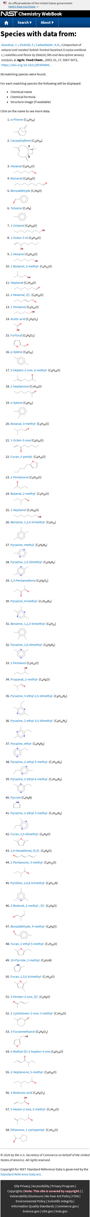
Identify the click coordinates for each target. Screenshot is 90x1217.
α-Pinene (16, 119)
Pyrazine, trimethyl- (24, 601)
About (46, 22)
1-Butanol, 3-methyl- (24, 266)
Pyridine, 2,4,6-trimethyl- (27, 883)
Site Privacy (22, 1186)
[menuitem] (6, 22)
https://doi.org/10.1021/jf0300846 (25, 65)
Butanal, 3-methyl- (23, 423)
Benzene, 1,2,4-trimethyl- (28, 522)
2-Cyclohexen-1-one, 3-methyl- (31, 1013)
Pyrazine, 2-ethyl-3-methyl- (29, 813)
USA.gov (47, 1211)
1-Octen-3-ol (19, 238)
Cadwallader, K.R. (48, 45)
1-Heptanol (18, 510)
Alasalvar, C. (9, 45)
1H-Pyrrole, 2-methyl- (25, 960)
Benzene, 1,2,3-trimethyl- (28, 624)
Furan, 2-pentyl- (21, 456)
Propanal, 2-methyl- (24, 679)
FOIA (75, 1196)
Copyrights (15, 1191)
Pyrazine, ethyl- (21, 743)
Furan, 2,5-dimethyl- (24, 834)
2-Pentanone (19, 477)
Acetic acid (17, 319)
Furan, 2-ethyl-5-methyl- (27, 944)
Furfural (16, 335)
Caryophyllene (20, 140)
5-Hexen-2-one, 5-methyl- (28, 1109)
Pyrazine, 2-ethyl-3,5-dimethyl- (31, 720)
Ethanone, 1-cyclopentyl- (27, 1130)
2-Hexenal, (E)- (20, 295)
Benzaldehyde (20, 190)
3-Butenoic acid (21, 1092)
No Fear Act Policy (57, 1196)
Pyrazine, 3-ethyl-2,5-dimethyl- (31, 696)
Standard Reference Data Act (20, 1174)
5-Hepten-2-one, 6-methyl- (29, 370)
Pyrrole (15, 797)
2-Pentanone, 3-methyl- (27, 862)
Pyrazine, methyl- (22, 545)
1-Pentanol (18, 307)
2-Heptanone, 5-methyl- (27, 1072)
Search (23, 22)
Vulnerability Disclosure (26, 1196)
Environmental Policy (30, 1201)
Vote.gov (61, 1211)
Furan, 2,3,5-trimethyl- (26, 976)
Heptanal (16, 282)
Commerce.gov (66, 1206)
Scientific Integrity (60, 1201)
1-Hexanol (17, 254)
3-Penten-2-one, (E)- (24, 997)
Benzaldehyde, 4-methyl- (27, 926)
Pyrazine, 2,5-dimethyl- (26, 562)
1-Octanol (17, 225)
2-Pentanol (18, 663)
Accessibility (40, 1186)
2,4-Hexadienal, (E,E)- (25, 850)
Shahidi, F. (26, 45)
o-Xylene (16, 402)
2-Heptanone (19, 386)
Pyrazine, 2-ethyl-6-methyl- (29, 779)
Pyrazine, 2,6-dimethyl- (26, 645)
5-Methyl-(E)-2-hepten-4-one (30, 1051)
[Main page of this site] (6, 22)
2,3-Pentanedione (23, 580)
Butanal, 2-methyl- (23, 493)
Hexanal (16, 166)
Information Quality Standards (32, 1206)
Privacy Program (63, 1186)
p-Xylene (16, 352)
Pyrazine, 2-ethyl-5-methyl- (29, 762)
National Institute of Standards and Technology (9, 14)
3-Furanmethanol (22, 1031)
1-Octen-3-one (20, 440)
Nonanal (16, 178)
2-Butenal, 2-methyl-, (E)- (27, 905)
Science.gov (31, 1211)
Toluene (16, 208)
